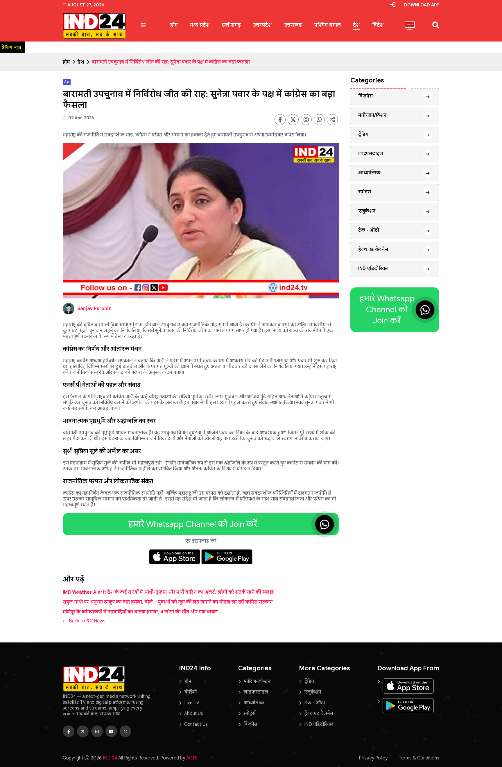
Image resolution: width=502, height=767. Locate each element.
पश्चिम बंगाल (327, 25)
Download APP (421, 5)
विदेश (378, 25)
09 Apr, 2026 (80, 117)
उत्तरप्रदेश (262, 25)
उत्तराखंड (293, 25)
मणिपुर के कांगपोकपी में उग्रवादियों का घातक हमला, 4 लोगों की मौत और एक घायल (140, 612)
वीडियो (190, 692)
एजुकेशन (366, 211)
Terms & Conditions (419, 758)
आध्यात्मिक (369, 173)
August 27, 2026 (85, 5)
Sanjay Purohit (94, 309)
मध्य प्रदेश (200, 25)
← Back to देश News (84, 621)
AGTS (192, 758)
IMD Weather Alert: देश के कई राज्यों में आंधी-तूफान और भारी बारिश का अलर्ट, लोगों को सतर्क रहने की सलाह (168, 592)
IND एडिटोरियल (373, 268)
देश (356, 25)
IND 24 (110, 758)
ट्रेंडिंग (363, 134)
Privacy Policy (373, 758)
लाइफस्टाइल (370, 153)
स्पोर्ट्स (364, 192)
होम (174, 25)
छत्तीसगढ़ (231, 25)
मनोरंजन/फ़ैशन (372, 115)
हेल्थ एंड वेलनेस (373, 249)
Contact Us (196, 724)
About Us (193, 713)
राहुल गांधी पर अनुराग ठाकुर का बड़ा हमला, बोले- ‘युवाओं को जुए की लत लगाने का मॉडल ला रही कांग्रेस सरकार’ (168, 602)
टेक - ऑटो (368, 230)
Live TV (191, 703)
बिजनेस (365, 96)
